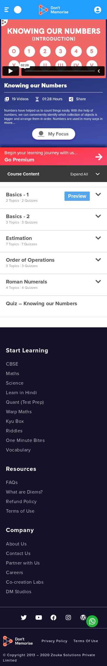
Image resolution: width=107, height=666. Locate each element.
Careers (14, 573)
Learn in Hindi (21, 393)
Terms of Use (20, 511)
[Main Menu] (7, 9)
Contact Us (18, 553)
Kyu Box (15, 421)
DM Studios (18, 592)
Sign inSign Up (97, 9)
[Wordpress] (83, 618)
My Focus (58, 134)
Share (81, 99)
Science (15, 383)
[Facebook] (53, 618)
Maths (12, 374)
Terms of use (85, 641)
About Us (16, 544)
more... (9, 123)
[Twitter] (24, 618)
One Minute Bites (25, 440)
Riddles (14, 431)
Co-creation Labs (24, 582)
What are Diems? (24, 492)
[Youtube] (39, 618)
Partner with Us (23, 563)
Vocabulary (18, 450)
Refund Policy (21, 502)
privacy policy (54, 641)
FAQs (12, 482)
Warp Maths (19, 412)
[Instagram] (68, 618)
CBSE (12, 364)
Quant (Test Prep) (25, 402)
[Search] (17, 9)
